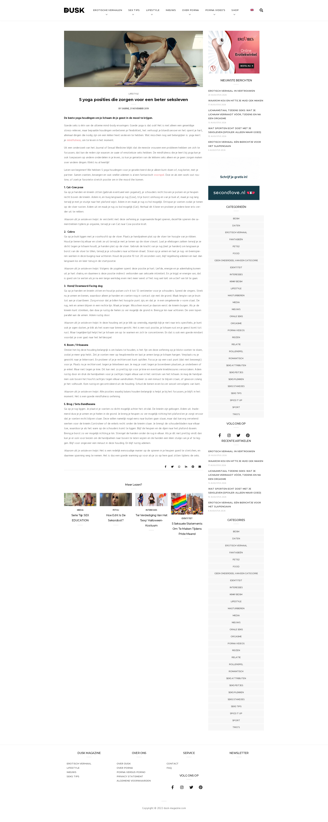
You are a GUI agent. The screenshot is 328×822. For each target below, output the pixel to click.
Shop (235, 10)
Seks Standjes (236, 386)
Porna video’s (215, 10)
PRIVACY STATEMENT (130, 776)
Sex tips (134, 10)
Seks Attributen (236, 365)
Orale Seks (236, 316)
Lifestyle (152, 10)
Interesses (236, 274)
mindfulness (74, 140)
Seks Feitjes (236, 372)
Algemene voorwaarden (134, 780)
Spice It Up (236, 400)
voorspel (159, 175)
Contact (173, 763)
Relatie (236, 344)
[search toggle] (261, 10)
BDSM (236, 218)
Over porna (125, 767)
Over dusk (124, 763)
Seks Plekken (236, 379)
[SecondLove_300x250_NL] (233, 199)
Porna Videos (236, 330)
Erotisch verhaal (236, 232)
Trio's (236, 414)
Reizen (236, 337)
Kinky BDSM (236, 281)
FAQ (169, 767)
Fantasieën (236, 239)
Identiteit (236, 267)
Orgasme (236, 323)
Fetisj (236, 246)
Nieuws (171, 10)
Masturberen (236, 295)
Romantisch (236, 358)
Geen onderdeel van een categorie (236, 260)
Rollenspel (236, 351)
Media (236, 302)
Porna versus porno (131, 772)
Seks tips (236, 393)
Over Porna (190, 10)
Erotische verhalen (107, 10)
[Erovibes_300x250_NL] (233, 73)
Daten (236, 225)
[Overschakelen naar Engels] (252, 10)
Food (236, 253)
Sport (236, 407)
